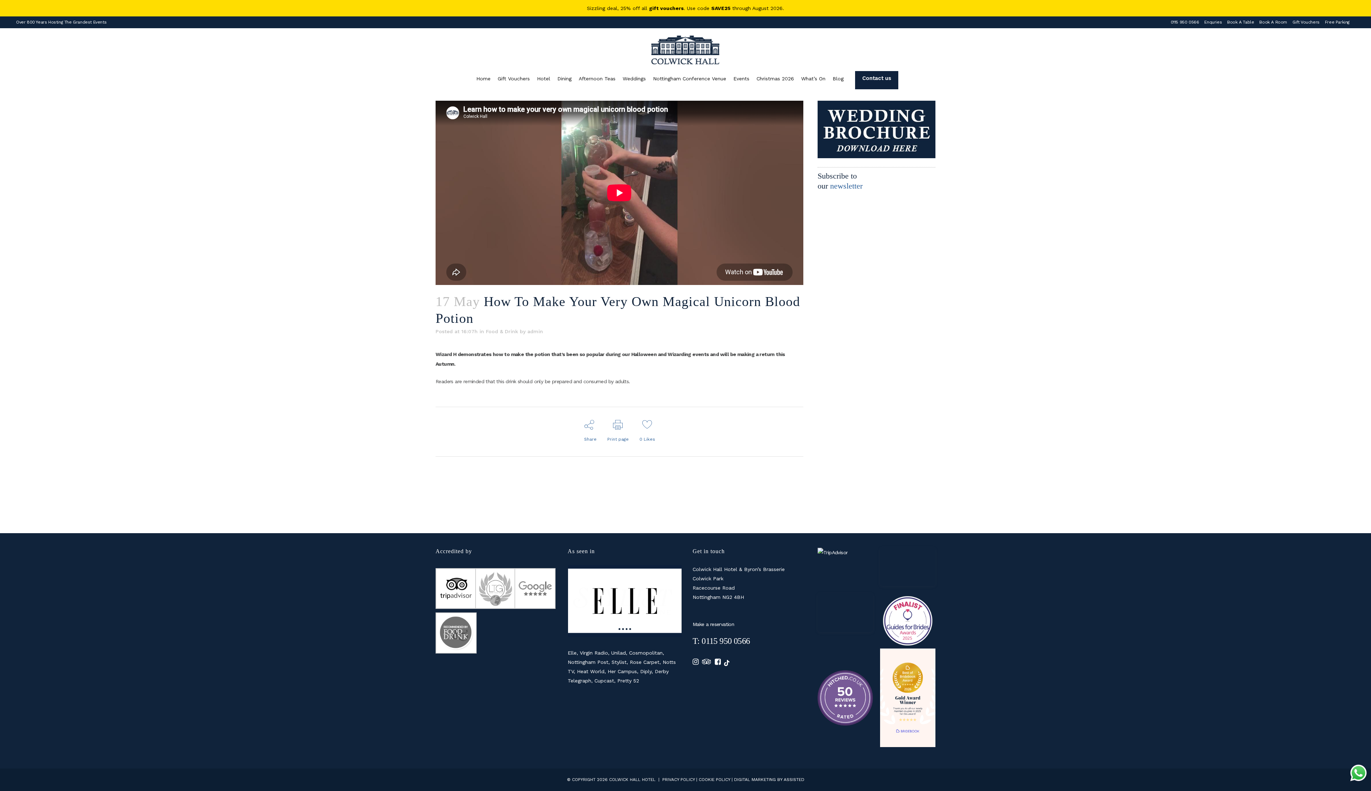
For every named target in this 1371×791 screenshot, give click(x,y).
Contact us (876, 78)
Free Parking (1337, 22)
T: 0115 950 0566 (721, 641)
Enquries (1213, 22)
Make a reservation (713, 624)
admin (535, 331)
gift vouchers (666, 8)
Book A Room (1273, 22)
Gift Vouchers (1306, 22)
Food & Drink (502, 331)
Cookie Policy (714, 779)
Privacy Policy (678, 779)
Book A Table (1240, 22)
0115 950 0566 (1185, 22)
